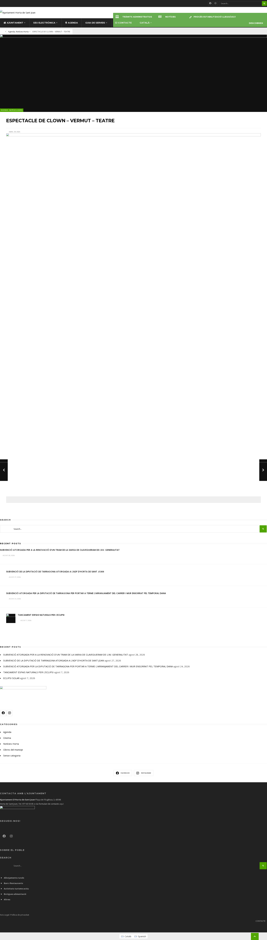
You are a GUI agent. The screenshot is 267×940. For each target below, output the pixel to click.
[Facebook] (210, 3)
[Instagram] (215, 3)
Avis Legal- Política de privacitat (14, 914)
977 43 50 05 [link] (27, 803)
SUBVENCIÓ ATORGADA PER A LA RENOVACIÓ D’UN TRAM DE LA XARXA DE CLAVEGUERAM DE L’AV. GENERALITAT (60, 549)
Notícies (170, 17)
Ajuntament (15, 22)
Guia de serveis (95, 22)
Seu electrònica (44, 22)
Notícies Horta (22, 31)
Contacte (125, 22)
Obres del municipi (13, 749)
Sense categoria (11, 755)
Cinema (7, 737)
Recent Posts (10, 543)
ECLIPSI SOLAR (11, 678)
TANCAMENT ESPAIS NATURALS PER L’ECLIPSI (41, 615)
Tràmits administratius (137, 17)
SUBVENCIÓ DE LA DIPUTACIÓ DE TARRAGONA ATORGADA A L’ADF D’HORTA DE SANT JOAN (55, 571)
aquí (61, 803)
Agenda (73, 22)
